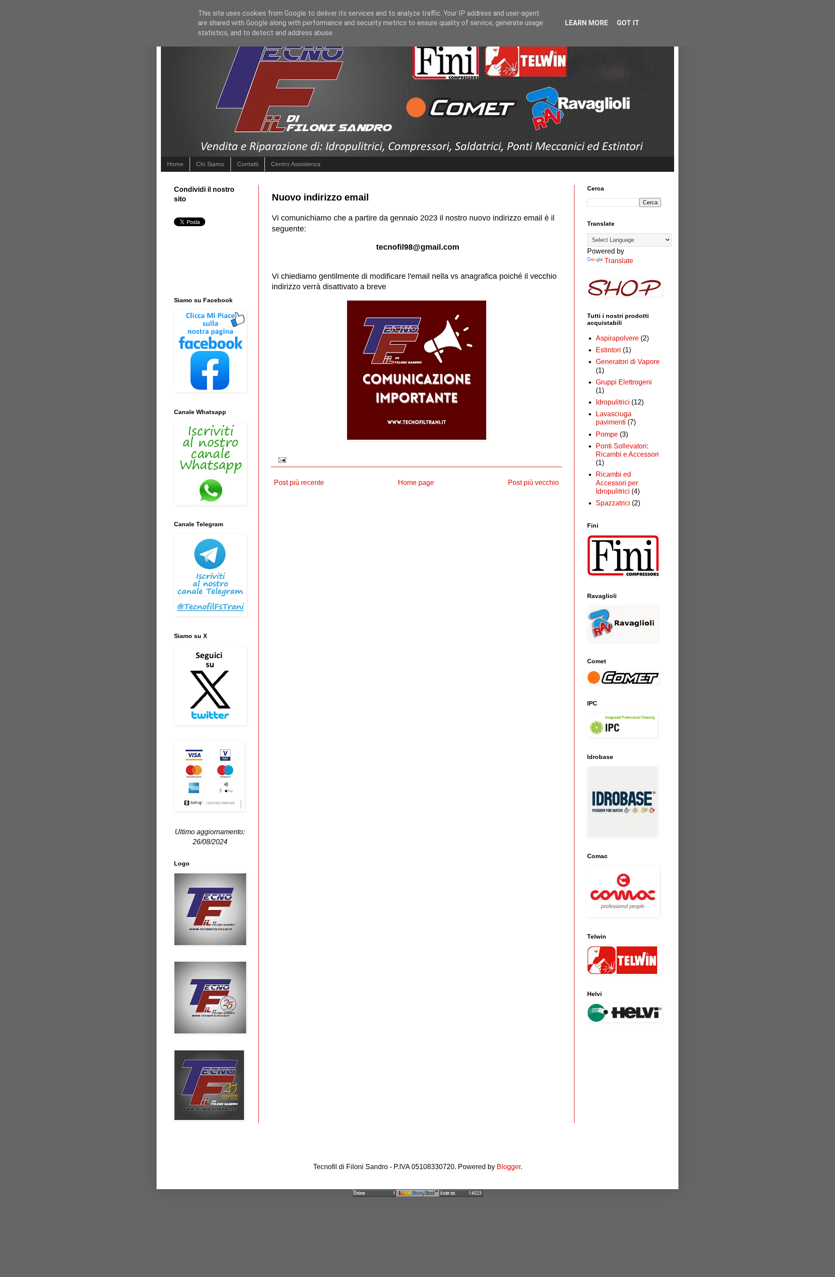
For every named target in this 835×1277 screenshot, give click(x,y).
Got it (628, 23)
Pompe (607, 434)
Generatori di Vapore (628, 361)
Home (175, 163)
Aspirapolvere (617, 338)
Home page (416, 482)
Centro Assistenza (296, 163)
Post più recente (299, 482)
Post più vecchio (533, 482)
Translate (619, 260)
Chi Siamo (210, 163)
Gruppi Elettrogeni (624, 382)
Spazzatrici (613, 503)
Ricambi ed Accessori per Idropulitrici (617, 483)
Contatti (247, 163)
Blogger (509, 1166)
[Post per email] (280, 459)
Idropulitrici (613, 402)
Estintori (608, 350)
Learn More (586, 23)
